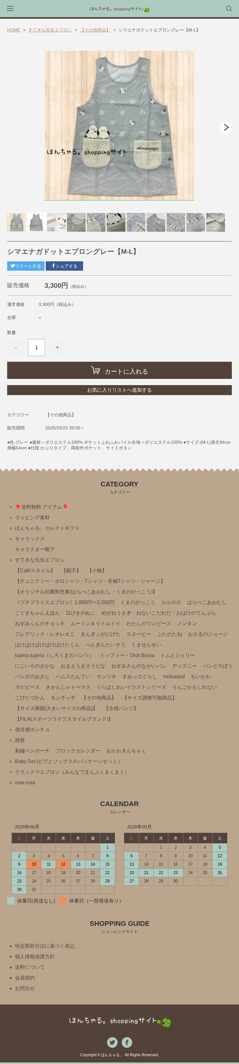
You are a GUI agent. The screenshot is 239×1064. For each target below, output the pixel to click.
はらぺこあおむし (207, 602)
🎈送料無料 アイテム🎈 (41, 507)
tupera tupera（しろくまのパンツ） (54, 655)
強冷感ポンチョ (32, 729)
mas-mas (25, 782)
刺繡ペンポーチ (32, 750)
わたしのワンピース (148, 623)
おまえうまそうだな (83, 666)
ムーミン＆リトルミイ (95, 623)
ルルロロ (171, 602)
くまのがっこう (137, 602)
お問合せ (25, 988)
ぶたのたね (169, 634)
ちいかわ (201, 676)
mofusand (174, 676)
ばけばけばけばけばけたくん (47, 644)
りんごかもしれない (194, 687)
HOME (13, 29)
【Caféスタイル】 (35, 570)
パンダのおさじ (32, 676)
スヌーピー (138, 634)
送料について (30, 967)
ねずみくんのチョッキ (40, 623)
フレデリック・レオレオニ (45, 634)
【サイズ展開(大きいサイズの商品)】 (56, 708)
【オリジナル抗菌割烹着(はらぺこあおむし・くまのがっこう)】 (86, 591)
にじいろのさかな (35, 666)
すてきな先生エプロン (50, 29)
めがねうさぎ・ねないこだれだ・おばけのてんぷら (158, 613)
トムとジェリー (177, 655)
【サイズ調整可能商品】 (149, 697)
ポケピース (27, 687)
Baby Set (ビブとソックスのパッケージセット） (69, 761)
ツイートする (28, 266)
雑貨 (20, 740)
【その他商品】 (95, 29)
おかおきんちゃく (126, 750)
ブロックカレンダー (78, 750)
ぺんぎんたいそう (105, 644)
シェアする (66, 266)
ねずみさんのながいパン (138, 666)
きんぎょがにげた (100, 634)
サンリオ (106, 676)
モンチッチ (63, 697)
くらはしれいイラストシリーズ (131, 687)
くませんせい (146, 644)
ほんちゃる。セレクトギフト (47, 528)
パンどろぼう (218, 666)
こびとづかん (30, 697)
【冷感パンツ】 (121, 708)
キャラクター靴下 (35, 549)
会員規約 (25, 977)
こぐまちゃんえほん (37, 613)
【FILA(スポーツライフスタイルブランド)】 (64, 719)
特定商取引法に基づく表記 (45, 946)
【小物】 (97, 570)
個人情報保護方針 (35, 956)
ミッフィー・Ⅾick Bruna (127, 655)
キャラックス (30, 538)
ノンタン (187, 623)
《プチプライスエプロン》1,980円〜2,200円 (65, 602)
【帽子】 (71, 570)
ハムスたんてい (73, 676)
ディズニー (184, 666)
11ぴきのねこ (81, 613)
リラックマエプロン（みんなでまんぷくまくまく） (72, 772)
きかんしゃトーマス (68, 687)
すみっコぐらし (139, 676)
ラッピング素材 (32, 517)
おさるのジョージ (208, 634)
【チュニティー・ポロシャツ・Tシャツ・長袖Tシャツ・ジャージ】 (90, 581)
